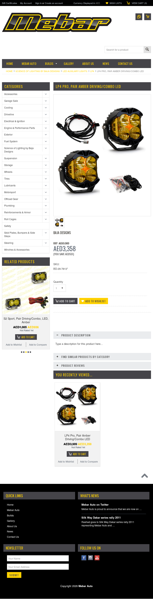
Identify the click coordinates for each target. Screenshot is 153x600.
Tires (7, 178)
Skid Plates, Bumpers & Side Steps (19, 234)
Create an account (54, 3)
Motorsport (10, 192)
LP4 (92, 71)
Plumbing (9, 205)
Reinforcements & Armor (17, 212)
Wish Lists (116, 3)
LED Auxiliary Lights (75, 71)
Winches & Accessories (16, 249)
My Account (26, 3)
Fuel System (11, 141)
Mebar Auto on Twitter (95, 504)
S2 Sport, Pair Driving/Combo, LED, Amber (26, 320)
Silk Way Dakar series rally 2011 (101, 517)
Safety (7, 225)
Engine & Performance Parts (19, 127)
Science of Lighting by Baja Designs (38, 71)
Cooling (8, 107)
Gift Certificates (9, 3)
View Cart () (139, 3)
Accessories (10, 94)
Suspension (10, 158)
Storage (8, 165)
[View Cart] (147, 16)
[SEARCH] (147, 49)
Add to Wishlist (14, 344)
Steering (8, 242)
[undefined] (102, 206)
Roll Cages (10, 219)
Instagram (90, 557)
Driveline (9, 114)
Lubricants (10, 185)
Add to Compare (38, 344)
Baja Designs (62, 232)
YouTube (97, 557)
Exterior (8, 134)
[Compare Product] (138, 16)
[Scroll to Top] (145, 476)
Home (9, 71)
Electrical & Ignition (14, 121)
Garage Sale (11, 100)
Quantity (58, 282)
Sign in (38, 3)
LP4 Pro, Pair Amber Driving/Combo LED (77, 437)
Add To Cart (28, 337)
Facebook (83, 557)
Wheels (8, 171)
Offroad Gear (11, 199)
